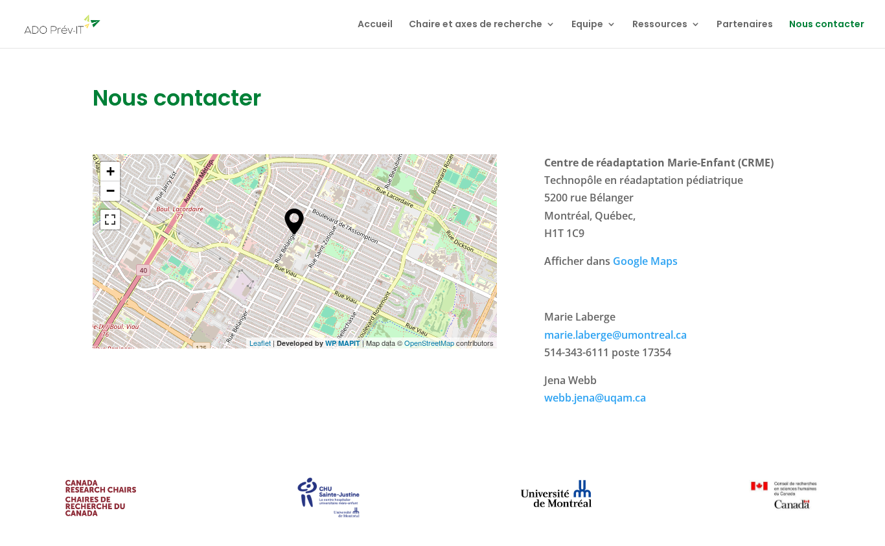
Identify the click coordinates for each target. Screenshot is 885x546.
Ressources (659, 24)
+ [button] (110, 171)
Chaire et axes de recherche (475, 24)
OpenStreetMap (429, 342)
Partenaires (745, 24)
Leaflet (260, 342)
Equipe (587, 24)
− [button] (110, 191)
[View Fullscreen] (110, 219)
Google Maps (645, 261)
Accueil (375, 24)
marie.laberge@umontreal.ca (615, 335)
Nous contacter (826, 24)
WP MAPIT (342, 343)
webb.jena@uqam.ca (595, 398)
